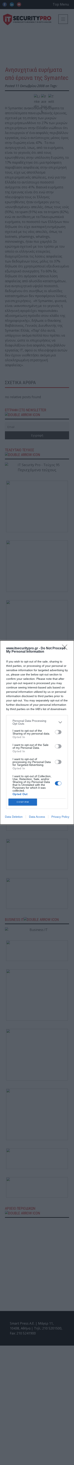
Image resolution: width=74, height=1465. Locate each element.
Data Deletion (14, 816)
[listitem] (37, 722)
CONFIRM (23, 802)
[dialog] (37, 732)
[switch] (58, 732)
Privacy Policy (60, 816)
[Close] (66, 648)
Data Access (37, 816)
